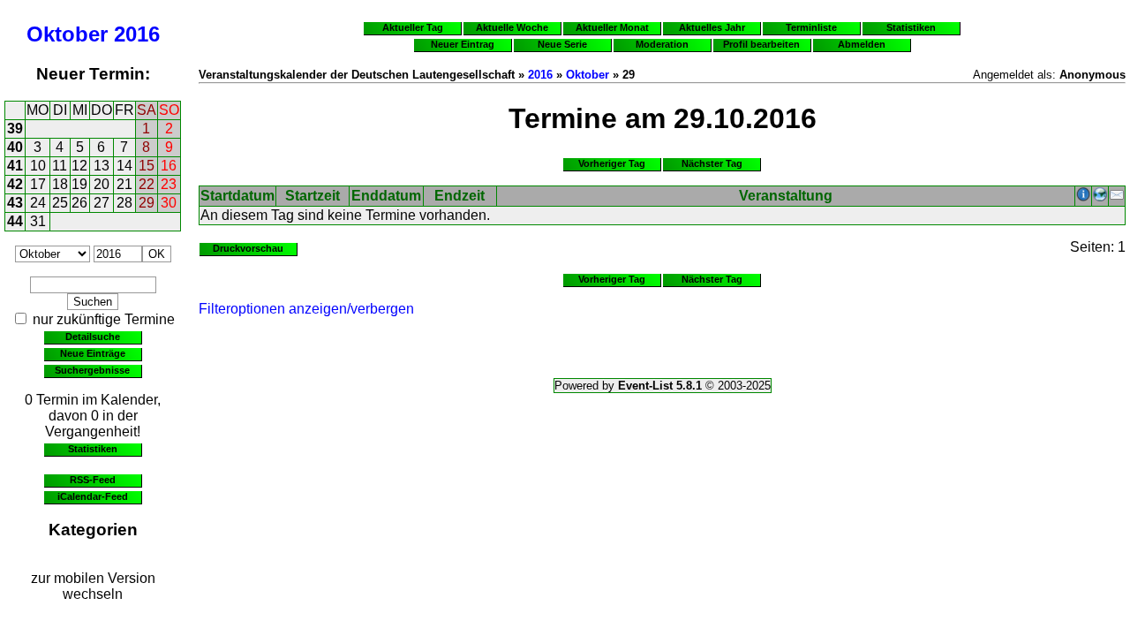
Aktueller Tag (412, 27)
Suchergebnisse (92, 370)
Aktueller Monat (612, 27)
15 (146, 165)
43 (15, 202)
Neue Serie (562, 44)
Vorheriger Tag (611, 163)
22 (146, 184)
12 (79, 165)
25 (60, 202)
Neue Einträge (92, 353)
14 (124, 165)
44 (15, 221)
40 (15, 147)
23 (169, 184)
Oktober (67, 34)
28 (124, 202)
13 (101, 165)
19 (79, 184)
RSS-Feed (93, 479)
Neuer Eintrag (462, 44)
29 (146, 202)
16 (169, 165)
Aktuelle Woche (512, 27)
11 (59, 165)
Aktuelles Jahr (712, 27)
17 (38, 184)
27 (101, 202)
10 (38, 165)
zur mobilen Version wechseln (93, 586)
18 (60, 184)
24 (38, 202)
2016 (137, 34)
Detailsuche (92, 336)
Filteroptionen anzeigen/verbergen (306, 308)
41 (15, 165)
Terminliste (811, 27)
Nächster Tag (712, 163)
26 (79, 202)
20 (101, 184)
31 (38, 221)
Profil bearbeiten (761, 44)
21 (124, 184)
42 (15, 184)
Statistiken (92, 448)
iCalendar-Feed (92, 496)
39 (15, 128)
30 (169, 202)
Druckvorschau (248, 248)
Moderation (662, 44)
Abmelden (861, 44)
